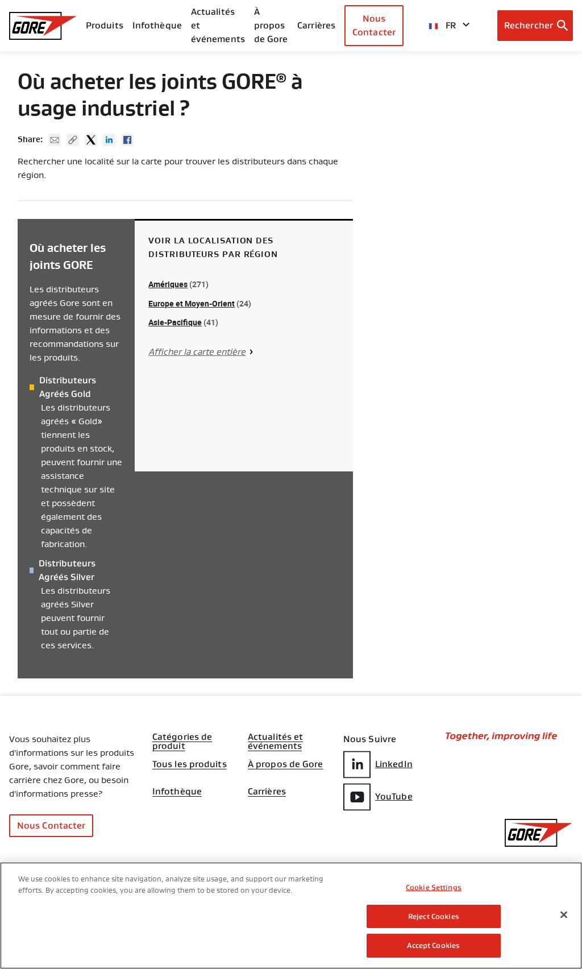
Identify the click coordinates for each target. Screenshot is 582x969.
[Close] (563, 914)
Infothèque (177, 791)
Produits (104, 25)
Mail (54, 140)
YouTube (394, 796)
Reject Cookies (433, 916)
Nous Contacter (374, 25)
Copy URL (72, 140)
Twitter (91, 140)
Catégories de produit (182, 738)
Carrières (267, 791)
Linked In (109, 140)
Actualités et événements (218, 25)
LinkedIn (394, 764)
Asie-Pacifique (175, 322)
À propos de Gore (271, 25)
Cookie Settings (434, 887)
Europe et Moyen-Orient (191, 303)
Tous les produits (189, 764)
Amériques (168, 284)
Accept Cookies (433, 945)
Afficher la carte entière (197, 352)
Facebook (127, 140)
